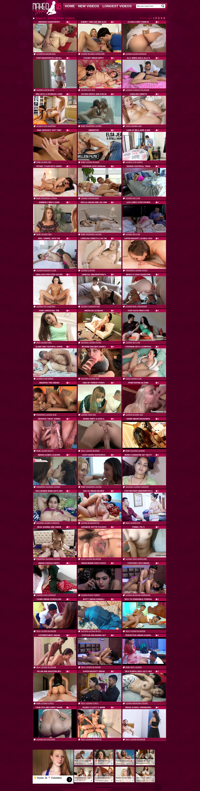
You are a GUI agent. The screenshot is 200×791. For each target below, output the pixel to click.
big (93, 270)
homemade (145, 595)
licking (39, 54)
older (135, 54)
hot (89, 90)
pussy (144, 270)
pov (45, 306)
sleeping (51, 126)
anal (53, 54)
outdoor (51, 739)
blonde (91, 54)
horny (140, 162)
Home (70, 6)
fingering (90, 126)
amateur (142, 54)
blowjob (47, 54)
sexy (38, 342)
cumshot (137, 90)
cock (128, 126)
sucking (84, 342)
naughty (47, 270)
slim (45, 126)
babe (83, 126)
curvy (51, 703)
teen (90, 415)
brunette (97, 739)
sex (93, 90)
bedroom (137, 703)
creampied (142, 306)
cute (54, 270)
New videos (88, 6)
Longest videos (117, 6)
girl (50, 234)
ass (98, 306)
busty (50, 451)
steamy (144, 703)
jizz (141, 415)
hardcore (100, 54)
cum (45, 90)
